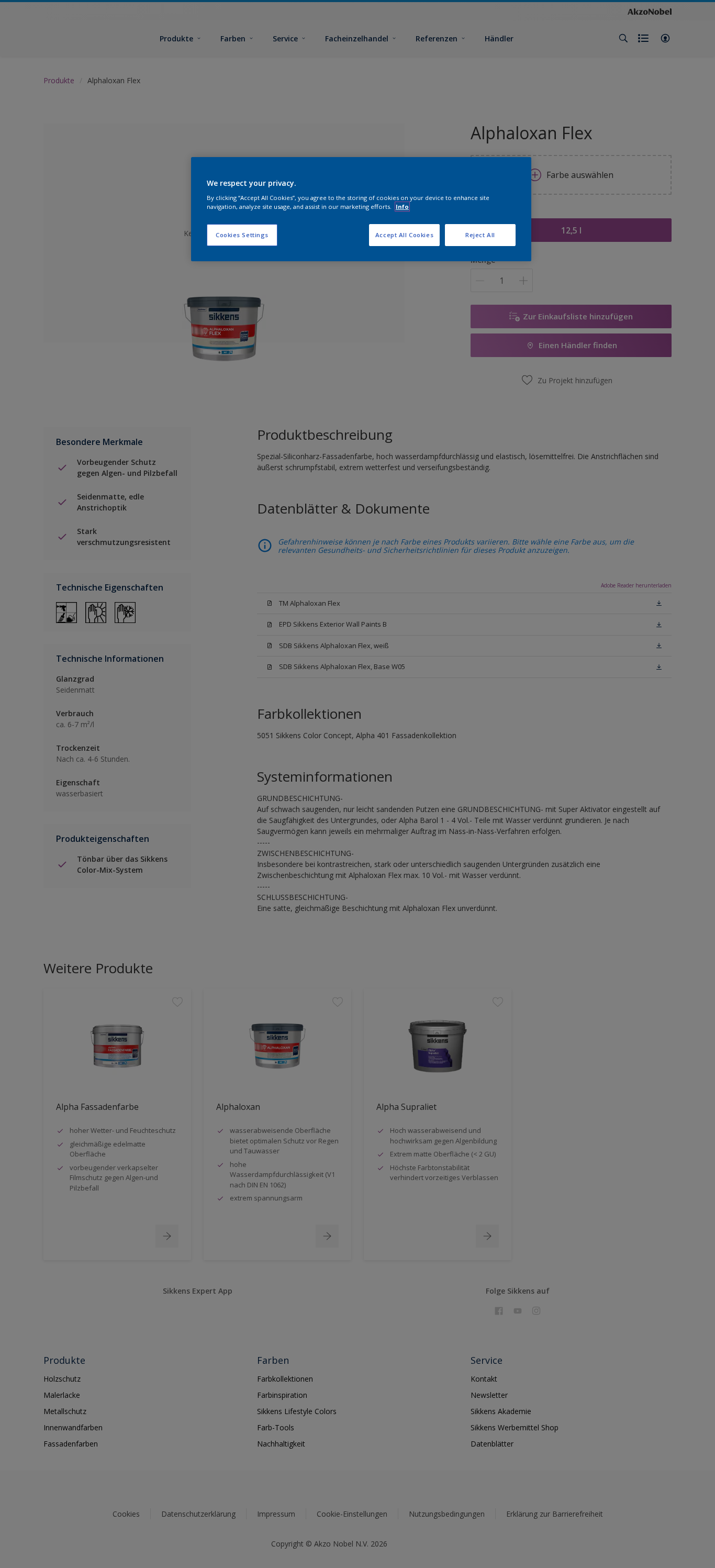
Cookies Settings (242, 235)
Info (402, 206)
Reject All (480, 235)
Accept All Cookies (404, 235)
